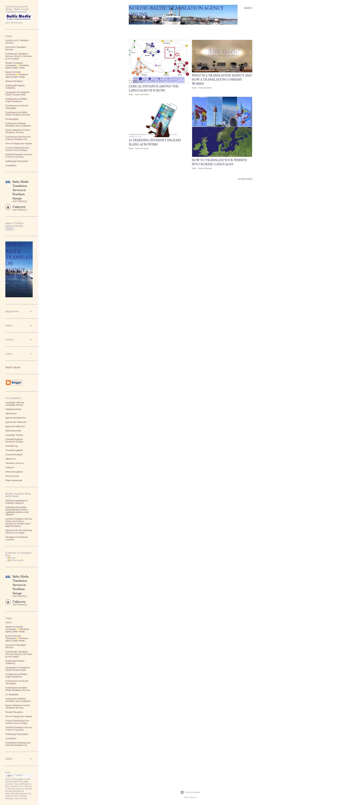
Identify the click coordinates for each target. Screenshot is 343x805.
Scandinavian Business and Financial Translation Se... (17, 138)
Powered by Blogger (193, 792)
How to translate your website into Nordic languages (219, 162)
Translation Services (14, 463)
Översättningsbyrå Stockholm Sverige (14, 440)
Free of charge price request (18, 143)
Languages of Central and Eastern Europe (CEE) (17, 93)
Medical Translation (14, 81)
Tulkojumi (9, 467)
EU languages (11, 119)
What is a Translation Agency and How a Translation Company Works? (222, 79)
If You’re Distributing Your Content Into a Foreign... (17, 149)
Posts (12, 558)
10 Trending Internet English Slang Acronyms (155, 142)
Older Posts (245, 179)
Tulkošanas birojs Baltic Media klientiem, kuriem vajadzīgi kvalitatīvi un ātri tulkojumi (17, 511)
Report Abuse (12, 367)
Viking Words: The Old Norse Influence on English (18, 531)
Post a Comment (142, 94)
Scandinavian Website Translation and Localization (18, 124)
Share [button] (131, 94)
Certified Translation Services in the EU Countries (18, 155)
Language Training (14, 435)
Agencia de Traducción (16, 422)
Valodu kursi (10, 413)
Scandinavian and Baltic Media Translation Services (17, 113)
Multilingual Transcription (16, 161)
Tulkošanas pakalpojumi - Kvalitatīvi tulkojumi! (17, 501)
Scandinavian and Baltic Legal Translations (16, 100)
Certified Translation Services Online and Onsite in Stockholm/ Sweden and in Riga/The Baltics (18, 522)
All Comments (16, 560)
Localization (10, 165)
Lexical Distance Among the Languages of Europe (153, 88)
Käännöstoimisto (13, 430)
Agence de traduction (15, 418)
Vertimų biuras (12, 476)
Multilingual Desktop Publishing (15, 86)
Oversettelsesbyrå (13, 454)
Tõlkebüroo (10, 459)
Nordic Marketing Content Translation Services (17, 131)
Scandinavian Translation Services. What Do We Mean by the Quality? (18, 56)
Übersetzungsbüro (14, 472)
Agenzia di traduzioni (15, 426)
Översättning (11, 446)
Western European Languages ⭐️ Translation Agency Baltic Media (17, 65)
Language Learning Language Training (14, 403)
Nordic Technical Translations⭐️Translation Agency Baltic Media (16, 74)
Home (133, 28)
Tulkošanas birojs (13, 409)
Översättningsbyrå (14, 450)
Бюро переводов (13, 480)
